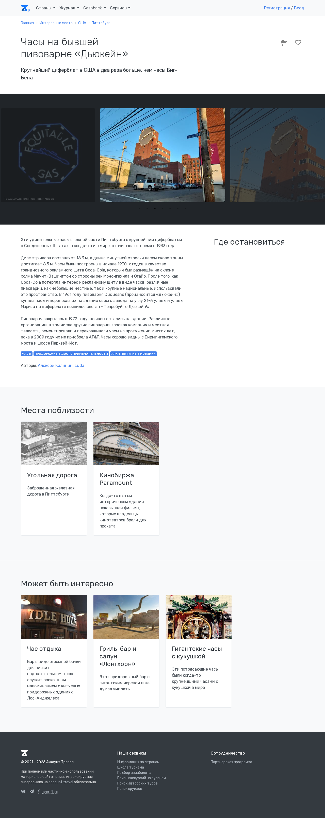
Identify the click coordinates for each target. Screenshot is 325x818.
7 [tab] (185, 208)
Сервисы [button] (118, 8)
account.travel (60, 782)
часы (26, 353)
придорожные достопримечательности (71, 353)
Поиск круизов (129, 789)
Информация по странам (138, 762)
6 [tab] (177, 208)
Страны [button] (44, 8)
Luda (79, 365)
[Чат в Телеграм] (31, 792)
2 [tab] (147, 208)
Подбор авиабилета (134, 773)
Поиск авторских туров (137, 783)
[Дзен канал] (48, 791)
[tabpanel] (163, 155)
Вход (299, 8)
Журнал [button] (67, 8)
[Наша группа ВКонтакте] (23, 792)
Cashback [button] (93, 8)
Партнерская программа (231, 762)
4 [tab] (162, 208)
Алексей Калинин (55, 365)
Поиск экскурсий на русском (141, 778)
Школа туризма (130, 767)
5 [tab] (170, 208)
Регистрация (277, 8)
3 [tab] (154, 208)
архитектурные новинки (133, 353)
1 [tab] (139, 208)
